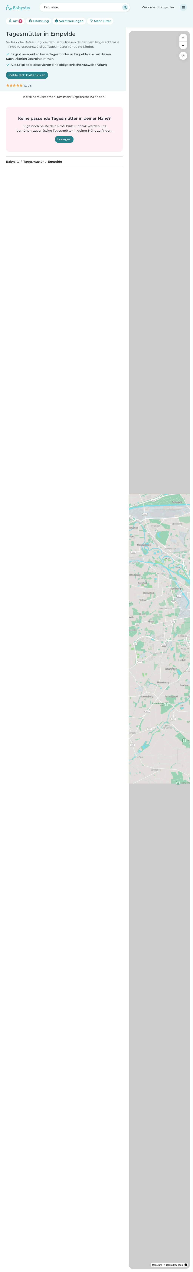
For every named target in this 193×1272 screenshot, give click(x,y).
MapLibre (157, 1265)
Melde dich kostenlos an (26, 75)
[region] (159, 650)
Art (16, 21)
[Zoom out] (183, 45)
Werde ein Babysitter (158, 7)
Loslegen (64, 139)
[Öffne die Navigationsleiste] (183, 7)
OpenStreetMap (174, 1265)
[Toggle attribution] (186, 1265)
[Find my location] (183, 56)
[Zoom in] (183, 37)
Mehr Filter (102, 21)
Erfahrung (40, 21)
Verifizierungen (70, 21)
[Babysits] (18, 7)
